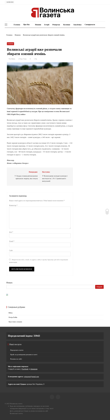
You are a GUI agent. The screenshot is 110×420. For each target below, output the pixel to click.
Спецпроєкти (90, 24)
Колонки (66, 25)
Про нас (26, 24)
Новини (38, 25)
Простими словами (15, 322)
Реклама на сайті (16, 359)
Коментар (13, 205)
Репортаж (56, 25)
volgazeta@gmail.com (31, 377)
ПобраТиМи (13, 317)
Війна (11, 313)
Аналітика (77, 25)
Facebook (25, 369)
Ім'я (11, 232)
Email (11, 241)
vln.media (12, 59)
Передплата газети (16, 350)
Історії (46, 25)
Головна (16, 25)
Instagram (33, 369)
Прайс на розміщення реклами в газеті (23, 354)
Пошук (9, 283)
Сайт (11, 250)
